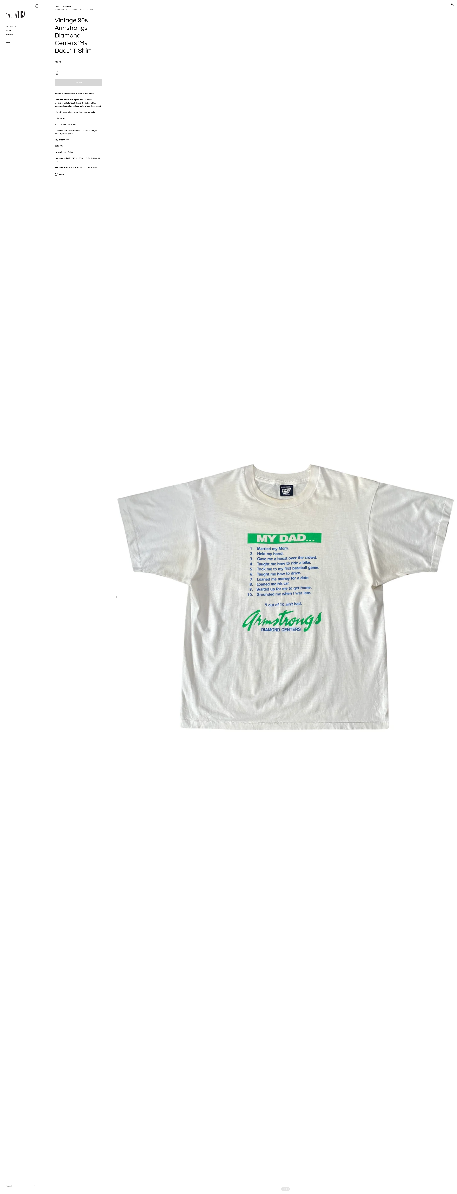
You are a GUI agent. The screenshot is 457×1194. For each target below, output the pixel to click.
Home (57, 7)
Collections (66, 7)
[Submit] (35, 1186)
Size (57, 71)
